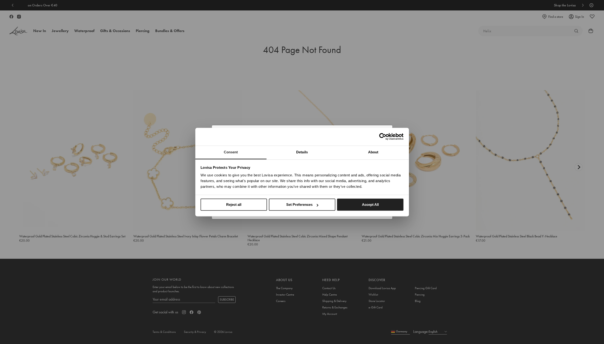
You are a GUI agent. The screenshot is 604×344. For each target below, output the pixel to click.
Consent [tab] (231, 152)
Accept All (370, 205)
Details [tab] (302, 152)
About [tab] (373, 152)
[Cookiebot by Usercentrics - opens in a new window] (382, 136)
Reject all (233, 205)
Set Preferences (299, 205)
